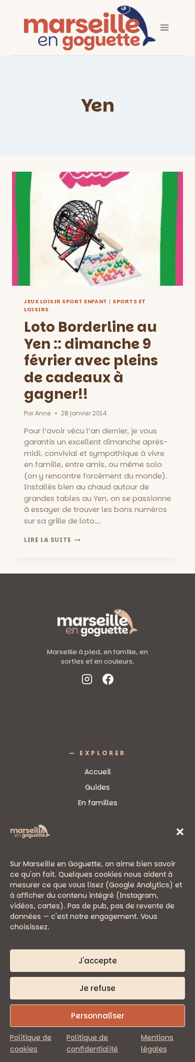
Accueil (97, 772)
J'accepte (97, 960)
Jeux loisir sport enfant (66, 301)
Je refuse (98, 988)
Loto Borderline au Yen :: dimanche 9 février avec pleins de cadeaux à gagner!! (91, 360)
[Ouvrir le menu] (165, 27)
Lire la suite (52, 540)
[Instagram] (87, 681)
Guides (97, 787)
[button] (180, 832)
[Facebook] (108, 681)
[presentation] (97, 229)
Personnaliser (97, 1015)
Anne (43, 413)
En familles (98, 803)
